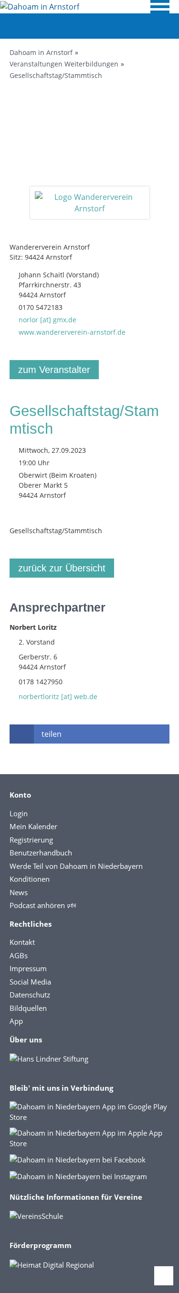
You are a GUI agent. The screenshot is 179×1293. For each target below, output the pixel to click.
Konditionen (30, 879)
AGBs (19, 955)
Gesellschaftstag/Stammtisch (56, 75)
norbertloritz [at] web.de (58, 696)
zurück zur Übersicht (61, 568)
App (16, 1021)
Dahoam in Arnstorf (41, 52)
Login (19, 813)
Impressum (28, 968)
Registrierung (31, 839)
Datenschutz (30, 994)
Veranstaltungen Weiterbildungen (64, 63)
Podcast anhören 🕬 (43, 905)
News (19, 892)
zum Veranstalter (54, 369)
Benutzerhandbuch (41, 852)
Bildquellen (28, 1008)
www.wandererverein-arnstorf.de (72, 332)
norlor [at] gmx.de (47, 319)
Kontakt (22, 942)
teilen (52, 734)
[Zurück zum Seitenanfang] (163, 1275)
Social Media (30, 981)
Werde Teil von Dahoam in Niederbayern (76, 866)
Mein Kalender (33, 826)
